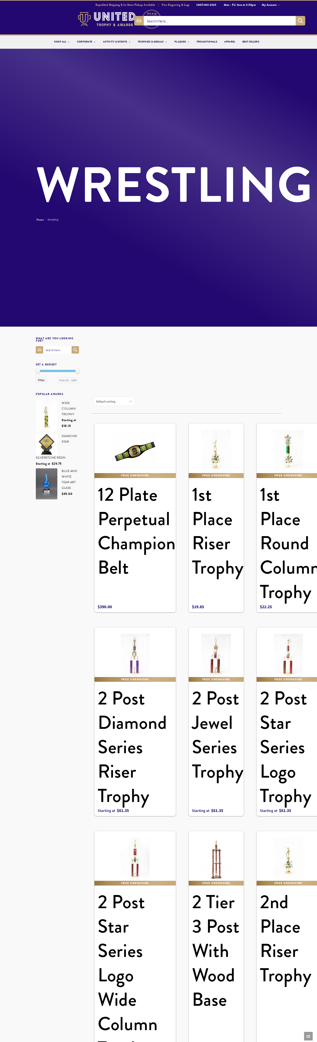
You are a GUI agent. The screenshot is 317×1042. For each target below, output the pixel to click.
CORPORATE (84, 42)
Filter (41, 380)
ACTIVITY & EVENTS (115, 42)
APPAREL (229, 42)
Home (40, 220)
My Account (269, 5)
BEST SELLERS (250, 42)
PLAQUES (180, 42)
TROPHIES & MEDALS (151, 42)
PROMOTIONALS (207, 42)
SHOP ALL (60, 42)
